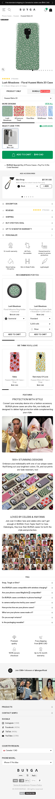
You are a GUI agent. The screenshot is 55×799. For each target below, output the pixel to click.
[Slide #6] (45, 70)
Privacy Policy (36, 785)
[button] (10, 78)
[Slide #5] (43, 70)
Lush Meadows (14, 306)
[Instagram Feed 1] (28, 689)
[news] (45, 10)
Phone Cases (6, 16)
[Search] (9, 10)
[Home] (27, 10)
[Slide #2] (37, 70)
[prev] (2, 3)
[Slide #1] (34, 70)
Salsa (14, 377)
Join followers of (31, 670)
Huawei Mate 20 (27, 16)
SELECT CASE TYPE (11, 126)
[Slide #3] (39, 70)
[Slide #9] (51, 70)
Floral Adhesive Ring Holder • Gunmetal (14, 311)
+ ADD (46, 186)
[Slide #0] (32, 70)
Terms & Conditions (21, 785)
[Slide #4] (41, 70)
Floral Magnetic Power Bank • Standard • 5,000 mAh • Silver (40, 311)
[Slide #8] (49, 70)
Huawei (16, 16)
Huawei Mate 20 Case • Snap (14, 381)
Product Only (14, 91)
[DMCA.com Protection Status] (27, 793)
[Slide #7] (47, 70)
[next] (52, 3)
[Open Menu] (4, 10)
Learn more (47, 126)
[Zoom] (3, 69)
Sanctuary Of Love (40, 377)
